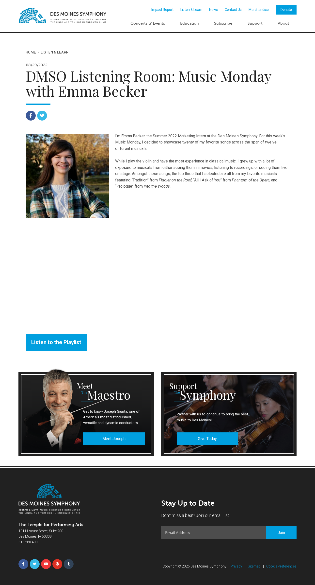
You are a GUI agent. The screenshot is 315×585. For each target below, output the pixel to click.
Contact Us (233, 10)
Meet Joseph (114, 438)
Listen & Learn (191, 10)
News (213, 10)
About (283, 23)
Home (31, 52)
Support (255, 23)
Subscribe (223, 23)
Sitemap (254, 566)
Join (281, 532)
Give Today (207, 438)
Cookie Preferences (281, 566)
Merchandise (259, 10)
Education (189, 23)
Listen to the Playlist (56, 342)
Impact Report (162, 10)
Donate (286, 10)
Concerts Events (147, 23)
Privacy (236, 566)
